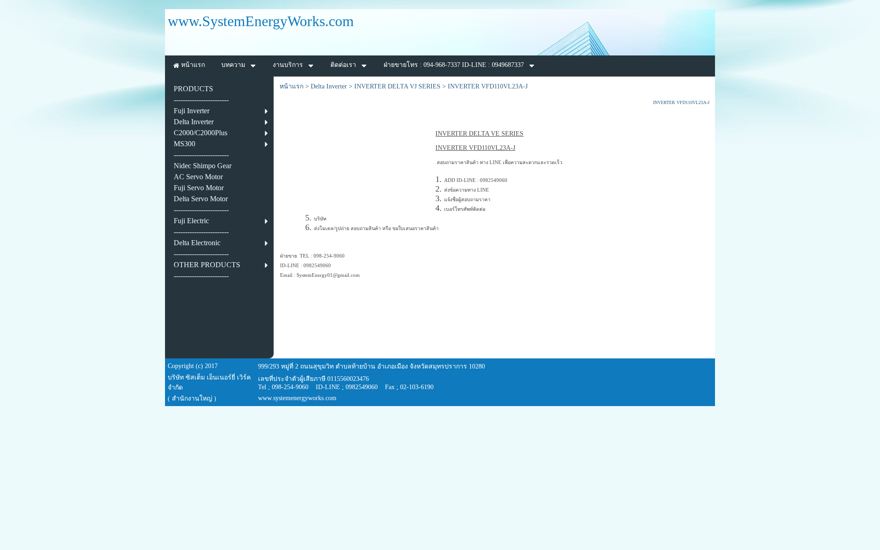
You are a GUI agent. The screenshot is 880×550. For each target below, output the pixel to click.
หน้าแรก (291, 86)
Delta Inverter (329, 86)
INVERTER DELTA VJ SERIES (397, 86)
